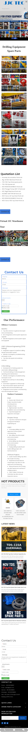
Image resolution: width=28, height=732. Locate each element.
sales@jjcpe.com (9, 687)
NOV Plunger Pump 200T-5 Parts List (13, 189)
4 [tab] (16, 38)
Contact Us (5, 212)
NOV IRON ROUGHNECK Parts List (12, 187)
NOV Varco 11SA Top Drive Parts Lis (13, 200)
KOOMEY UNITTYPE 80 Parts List (11, 194)
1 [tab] (12, 38)
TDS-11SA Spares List (8, 184)
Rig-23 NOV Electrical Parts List (11, 180)
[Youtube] (7, 723)
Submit (5, 311)
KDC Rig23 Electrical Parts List (11, 191)
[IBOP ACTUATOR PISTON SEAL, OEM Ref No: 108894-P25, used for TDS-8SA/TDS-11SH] (20, 503)
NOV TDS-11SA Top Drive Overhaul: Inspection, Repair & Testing (14, 554)
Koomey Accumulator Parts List (12, 177)
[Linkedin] (5, 723)
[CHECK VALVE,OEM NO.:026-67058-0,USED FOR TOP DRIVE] (8, 503)
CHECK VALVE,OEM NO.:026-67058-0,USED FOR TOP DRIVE (7, 512)
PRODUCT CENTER (14, 494)
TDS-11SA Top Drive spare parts (12, 182)
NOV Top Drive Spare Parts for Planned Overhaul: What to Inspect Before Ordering (14, 620)
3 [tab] (14, 38)
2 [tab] (13, 38)
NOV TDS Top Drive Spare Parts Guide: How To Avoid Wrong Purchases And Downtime (14, 587)
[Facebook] (2, 723)
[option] (8, 507)
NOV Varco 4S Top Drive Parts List (12, 196)
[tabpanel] (14, 26)
